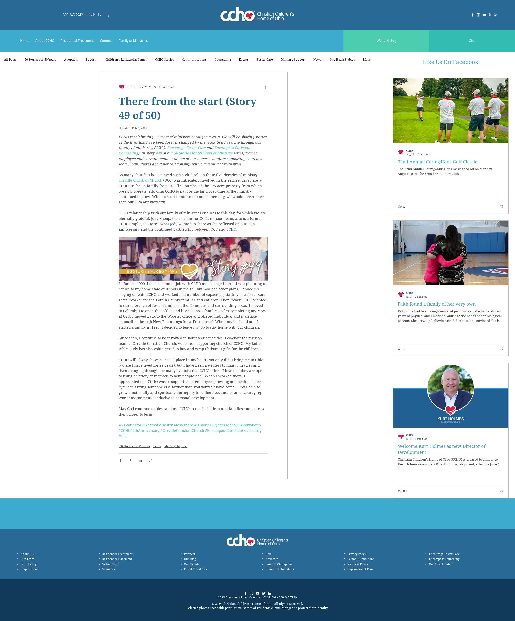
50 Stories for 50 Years (40, 59)
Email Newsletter (195, 569)
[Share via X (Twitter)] (130, 460)
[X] (490, 15)
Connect (189, 554)
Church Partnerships (280, 569)
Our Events (191, 564)
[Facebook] (473, 15)
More (367, 59)
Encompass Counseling (444, 559)
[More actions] (265, 87)
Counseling (223, 59)
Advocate (272, 559)
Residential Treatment (117, 554)
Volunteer (108, 569)
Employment (29, 569)
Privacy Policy (356, 554)
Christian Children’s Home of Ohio (247, 604)
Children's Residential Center (126, 59)
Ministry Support (293, 59)
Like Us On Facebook (450, 62)
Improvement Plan (360, 569)
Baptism (91, 59)
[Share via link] (150, 460)
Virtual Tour (110, 564)
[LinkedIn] (496, 15)
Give (269, 554)
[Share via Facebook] (121, 460)
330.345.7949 (73, 15)
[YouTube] (484, 15)
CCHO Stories (164, 59)
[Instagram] (478, 15)
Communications (194, 59)
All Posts (10, 59)
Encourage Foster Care (444, 554)
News (317, 59)
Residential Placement (117, 559)
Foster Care (265, 59)
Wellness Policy (357, 564)
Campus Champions (279, 564)
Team (157, 446)
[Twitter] (264, 593)
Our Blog (190, 559)
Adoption (71, 59)
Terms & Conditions (360, 559)
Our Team (27, 559)
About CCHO (29, 554)
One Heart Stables (342, 59)
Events (244, 59)
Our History (28, 564)
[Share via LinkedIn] (140, 460)
